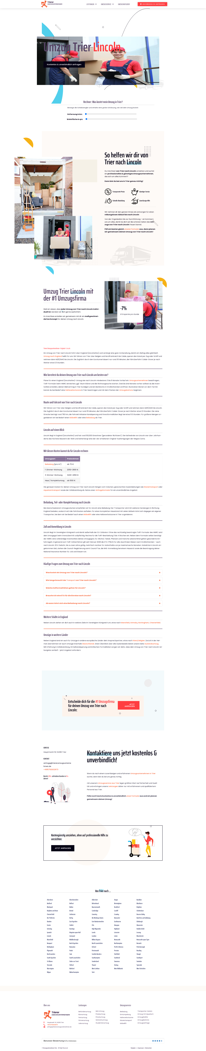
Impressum (141, 1048)
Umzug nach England (53, 356)
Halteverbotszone (73, 390)
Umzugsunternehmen (138, 380)
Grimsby (134, 622)
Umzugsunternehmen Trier (50, 1048)
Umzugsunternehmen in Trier (143, 773)
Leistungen (90, 4)
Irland (135, 640)
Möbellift (73, 417)
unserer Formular (131, 229)
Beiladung (90, 417)
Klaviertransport (151, 487)
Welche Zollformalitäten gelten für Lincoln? (66, 588)
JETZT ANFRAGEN (63, 848)
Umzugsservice (106, 4)
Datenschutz (148, 1048)
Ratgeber (133, 1048)
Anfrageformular (103, 490)
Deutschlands (88, 644)
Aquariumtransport (52, 490)
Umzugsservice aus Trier (108, 783)
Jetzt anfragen (130, 705)
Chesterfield (155, 622)
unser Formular (132, 796)
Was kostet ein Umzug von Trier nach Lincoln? (66, 572)
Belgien (141, 640)
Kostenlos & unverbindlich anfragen (64, 64)
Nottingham (143, 622)
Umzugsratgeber (124, 4)
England (63, 348)
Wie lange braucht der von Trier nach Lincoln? (71, 580)
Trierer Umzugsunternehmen (51, 348)
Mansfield (125, 622)
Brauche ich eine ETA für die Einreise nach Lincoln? (68, 595)
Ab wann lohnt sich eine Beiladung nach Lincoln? (68, 603)
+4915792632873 (50, 769)
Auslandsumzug (151, 644)
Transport (71, 580)
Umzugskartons (126, 390)
